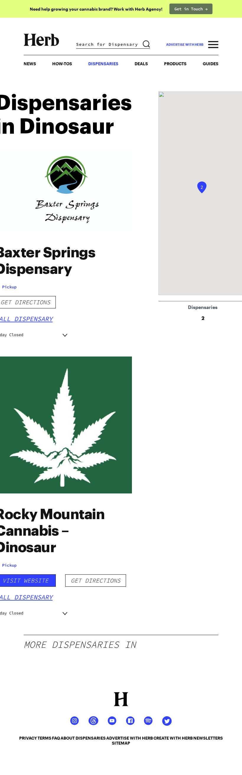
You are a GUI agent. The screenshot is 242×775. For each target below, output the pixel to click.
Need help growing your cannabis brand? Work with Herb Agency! (96, 9)
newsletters (208, 737)
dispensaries (91, 737)
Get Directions (95, 580)
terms (44, 737)
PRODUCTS (175, 63)
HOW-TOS (62, 63)
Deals (141, 63)
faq (56, 737)
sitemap (121, 742)
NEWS (30, 63)
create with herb (173, 737)
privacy (28, 737)
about (67, 737)
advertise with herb (184, 44)
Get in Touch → (190, 9)
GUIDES (210, 63)
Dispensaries (103, 63)
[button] (202, 187)
